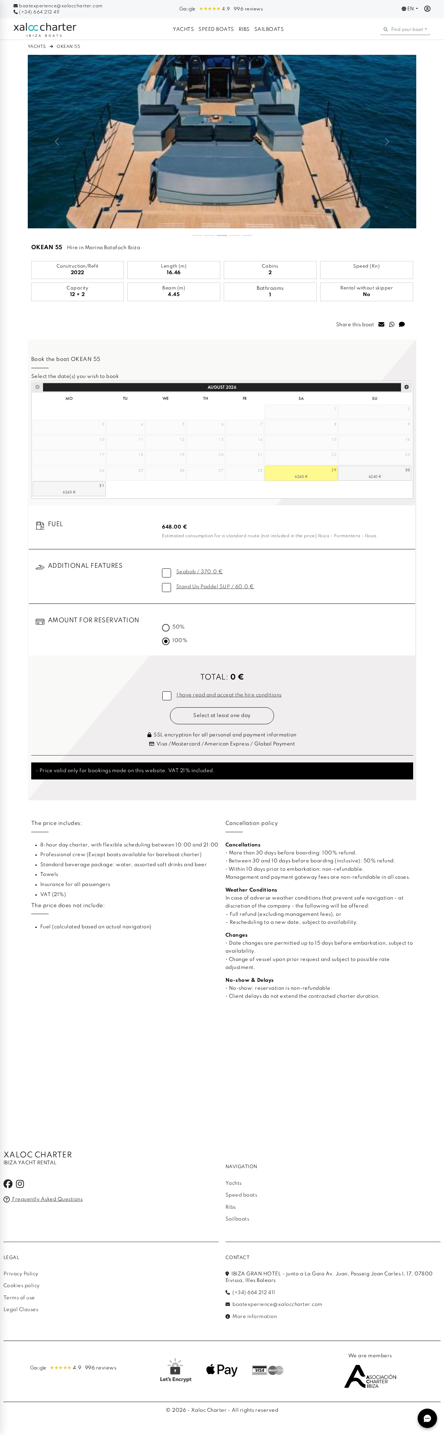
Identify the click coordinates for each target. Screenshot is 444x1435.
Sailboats (269, 29)
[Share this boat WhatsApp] (392, 325)
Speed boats (216, 29)
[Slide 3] (222, 235)
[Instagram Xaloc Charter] (20, 1185)
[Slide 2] (209, 235)
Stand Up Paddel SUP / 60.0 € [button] (215, 586)
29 (333, 469)
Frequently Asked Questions (47, 1199)
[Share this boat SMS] (402, 325)
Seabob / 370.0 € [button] (199, 571)
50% (178, 627)
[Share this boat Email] (381, 325)
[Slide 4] (234, 235)
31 (101, 485)
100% (179, 640)
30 (407, 469)
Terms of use (19, 1297)
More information (254, 1316)
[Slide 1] (197, 235)
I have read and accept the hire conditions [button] (229, 695)
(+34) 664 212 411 (39, 12)
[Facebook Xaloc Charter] (8, 1185)
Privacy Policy (21, 1274)
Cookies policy (21, 1285)
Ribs (244, 29)
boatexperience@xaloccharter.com (60, 6)
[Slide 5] (247, 235)
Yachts (183, 29)
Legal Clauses (21, 1309)
